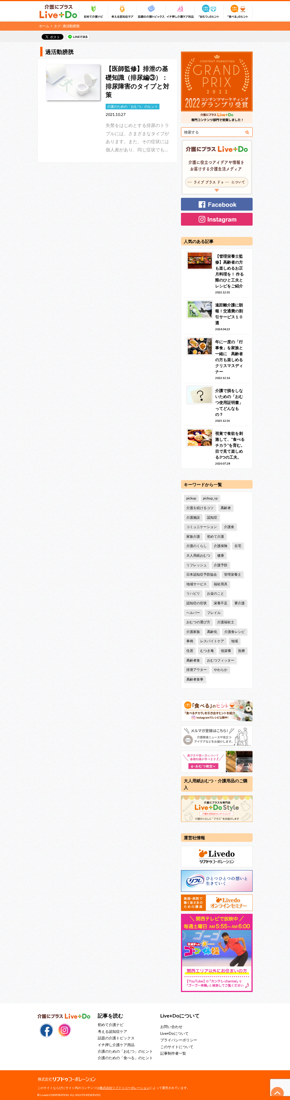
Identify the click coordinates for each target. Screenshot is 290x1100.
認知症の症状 (196, 603)
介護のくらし (196, 546)
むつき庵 (207, 650)
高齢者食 (193, 660)
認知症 (212, 517)
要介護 (239, 603)
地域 (234, 641)
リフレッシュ (196, 565)
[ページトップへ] (277, 1093)
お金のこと (215, 593)
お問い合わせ (171, 1026)
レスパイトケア (212, 641)
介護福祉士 (225, 622)
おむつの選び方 (198, 622)
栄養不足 (220, 603)
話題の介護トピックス (116, 1038)
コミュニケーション (201, 527)
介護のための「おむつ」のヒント (125, 1051)
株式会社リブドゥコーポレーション (125, 1088)
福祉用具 (220, 584)
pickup (191, 498)
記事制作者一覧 (173, 1053)
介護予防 (220, 565)
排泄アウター (196, 669)
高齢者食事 (194, 679)
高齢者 (226, 508)
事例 (189, 641)
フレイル (214, 613)
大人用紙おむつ (198, 555)
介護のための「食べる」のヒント (125, 1058)
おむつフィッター (220, 660)
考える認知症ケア (112, 1031)
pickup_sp (210, 498)
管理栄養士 (232, 574)
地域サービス (196, 584)
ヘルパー (193, 613)
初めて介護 (215, 536)
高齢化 (212, 632)
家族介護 (193, 536)
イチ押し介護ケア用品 (116, 1044)
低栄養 (226, 650)
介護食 (229, 527)
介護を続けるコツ (200, 508)
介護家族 (193, 632)
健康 (220, 555)
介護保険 (220, 546)
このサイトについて (176, 1046)
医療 (241, 650)
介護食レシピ (234, 632)
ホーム (44, 26)
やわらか (220, 669)
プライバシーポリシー (178, 1040)
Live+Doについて (174, 1033)
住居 (189, 650)
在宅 (237, 546)
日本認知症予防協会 (201, 574)
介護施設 (193, 517)
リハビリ (193, 593)
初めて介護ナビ (110, 1024)
